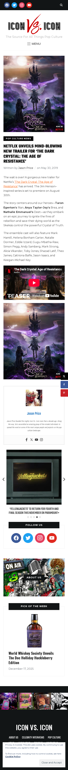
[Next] (64, 479)
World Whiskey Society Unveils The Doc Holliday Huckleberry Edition (31, 657)
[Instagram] (41, 440)
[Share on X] (64, 376)
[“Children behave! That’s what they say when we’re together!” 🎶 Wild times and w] (42, 701)
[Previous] (3, 479)
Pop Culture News (18, 138)
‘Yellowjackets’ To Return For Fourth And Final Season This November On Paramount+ (34, 510)
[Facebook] (26, 440)
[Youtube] (36, 440)
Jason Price (25, 168)
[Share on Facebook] (64, 384)
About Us (13, 737)
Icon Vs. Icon (34, 727)
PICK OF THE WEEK (34, 606)
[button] (34, 43)
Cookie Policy (12, 756)
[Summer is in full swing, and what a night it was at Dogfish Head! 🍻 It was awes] (25, 701)
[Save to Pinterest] (64, 393)
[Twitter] (31, 440)
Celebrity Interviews (33, 737)
